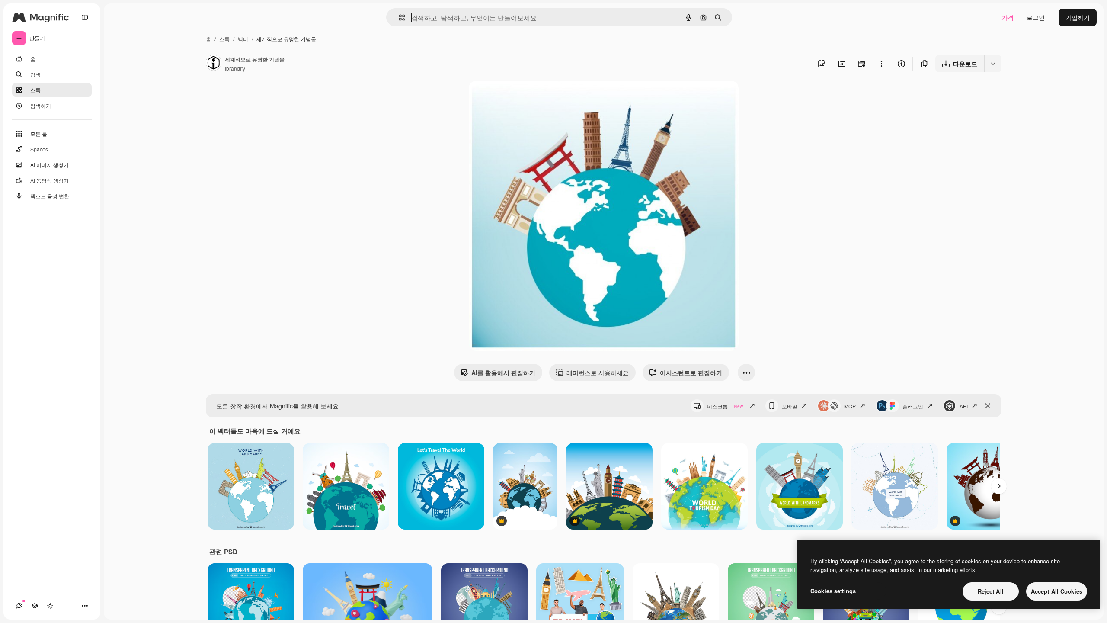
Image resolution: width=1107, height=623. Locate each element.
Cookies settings (833, 591)
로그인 (1036, 17)
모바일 (789, 406)
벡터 (243, 38)
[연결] (19, 606)
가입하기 (1077, 17)
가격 (1007, 17)
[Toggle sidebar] (85, 17)
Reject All (991, 591)
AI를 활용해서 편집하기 (503, 372)
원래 (518, 97)
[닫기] (987, 405)
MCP (850, 406)
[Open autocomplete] (398, 17)
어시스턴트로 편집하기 (691, 372)
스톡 (224, 38)
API (964, 406)
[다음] (999, 486)
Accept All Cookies (1056, 591)
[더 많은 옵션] (881, 63)
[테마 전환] (50, 606)
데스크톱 (725, 406)
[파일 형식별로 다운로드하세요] (992, 63)
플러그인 (912, 406)
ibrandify (235, 68)
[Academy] (35, 606)
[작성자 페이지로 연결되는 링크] (213, 63)
